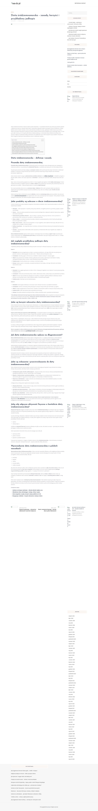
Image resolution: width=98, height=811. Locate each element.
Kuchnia (69, 86)
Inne (68, 84)
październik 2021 (72, 710)
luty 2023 (71, 678)
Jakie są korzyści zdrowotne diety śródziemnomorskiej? (23, 147)
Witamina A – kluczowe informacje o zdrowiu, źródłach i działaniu (25, 791)
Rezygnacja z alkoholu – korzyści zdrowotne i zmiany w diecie (27, 496)
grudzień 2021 (72, 706)
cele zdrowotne (21, 398)
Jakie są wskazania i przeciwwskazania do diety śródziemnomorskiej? (26, 150)
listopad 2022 (71, 680)
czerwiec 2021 (72, 719)
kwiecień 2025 (72, 653)
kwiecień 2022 (72, 696)
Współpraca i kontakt (80, 3)
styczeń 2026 (71, 632)
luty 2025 (71, 657)
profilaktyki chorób (30, 330)
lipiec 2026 (71, 618)
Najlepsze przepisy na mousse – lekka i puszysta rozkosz (23, 773)
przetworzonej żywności (20, 195)
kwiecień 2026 (72, 625)
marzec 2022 (71, 699)
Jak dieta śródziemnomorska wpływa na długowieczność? (23, 149)
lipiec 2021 (71, 717)
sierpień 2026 (71, 616)
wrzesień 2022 (72, 685)
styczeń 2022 (71, 703)
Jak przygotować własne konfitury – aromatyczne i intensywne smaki (26, 799)
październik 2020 (72, 738)
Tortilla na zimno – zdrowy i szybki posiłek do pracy (22, 796)
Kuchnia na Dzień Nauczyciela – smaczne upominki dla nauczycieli (25, 788)
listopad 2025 (71, 636)
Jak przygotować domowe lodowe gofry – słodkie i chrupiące (24, 770)
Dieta (12, 12)
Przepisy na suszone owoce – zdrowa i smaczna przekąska (23, 779)
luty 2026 (71, 629)
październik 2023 (72, 673)
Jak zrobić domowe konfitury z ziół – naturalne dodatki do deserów (78, 509)
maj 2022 (71, 694)
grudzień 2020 (72, 733)
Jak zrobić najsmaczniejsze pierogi (79, 301)
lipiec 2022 (71, 689)
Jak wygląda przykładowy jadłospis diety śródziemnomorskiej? (24, 146)
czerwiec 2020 (72, 747)
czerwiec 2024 (72, 659)
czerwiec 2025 (72, 648)
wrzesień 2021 (72, 713)
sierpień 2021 (71, 715)
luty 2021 (71, 729)
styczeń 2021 (71, 731)
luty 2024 (71, 666)
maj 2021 (71, 722)
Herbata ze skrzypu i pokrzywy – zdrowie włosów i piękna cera (28, 490)
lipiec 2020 (71, 745)
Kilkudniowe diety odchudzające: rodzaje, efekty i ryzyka (26, 492)
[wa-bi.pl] (18, 3)
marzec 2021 (71, 726)
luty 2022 (71, 701)
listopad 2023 (71, 671)
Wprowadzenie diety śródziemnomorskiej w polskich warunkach (25, 153)
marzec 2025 (71, 655)
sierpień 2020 (71, 743)
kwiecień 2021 (72, 724)
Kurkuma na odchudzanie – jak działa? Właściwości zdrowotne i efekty (26, 794)
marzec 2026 (71, 627)
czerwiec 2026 (72, 620)
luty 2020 (71, 756)
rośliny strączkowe (48, 176)
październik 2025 (72, 639)
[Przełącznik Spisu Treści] (41, 140)
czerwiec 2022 (72, 692)
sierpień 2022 (71, 687)
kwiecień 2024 (72, 662)
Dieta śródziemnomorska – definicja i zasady (21, 142)
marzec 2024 (71, 664)
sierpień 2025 (71, 643)
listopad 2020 (71, 736)
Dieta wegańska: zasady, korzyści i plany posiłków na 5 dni (27, 494)
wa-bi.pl (48, 807)
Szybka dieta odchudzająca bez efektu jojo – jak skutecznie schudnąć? (26, 785)
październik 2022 (72, 683)
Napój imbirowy (75, 96)
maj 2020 (71, 750)
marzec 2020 (71, 754)
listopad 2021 (71, 708)
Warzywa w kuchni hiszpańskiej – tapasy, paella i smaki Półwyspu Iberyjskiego (28, 782)
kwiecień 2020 (72, 752)
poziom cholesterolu (54, 314)
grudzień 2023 (72, 669)
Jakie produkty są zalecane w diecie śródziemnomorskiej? (23, 144)
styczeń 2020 (71, 759)
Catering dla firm (70, 62)
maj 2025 (71, 650)
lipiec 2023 (71, 676)
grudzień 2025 (72, 634)
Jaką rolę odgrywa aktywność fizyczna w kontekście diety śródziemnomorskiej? (27, 151)
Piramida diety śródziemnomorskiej (19, 143)
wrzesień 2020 (72, 740)
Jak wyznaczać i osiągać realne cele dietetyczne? (21, 776)
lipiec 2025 (71, 646)
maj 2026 (71, 623)
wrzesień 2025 (72, 641)
